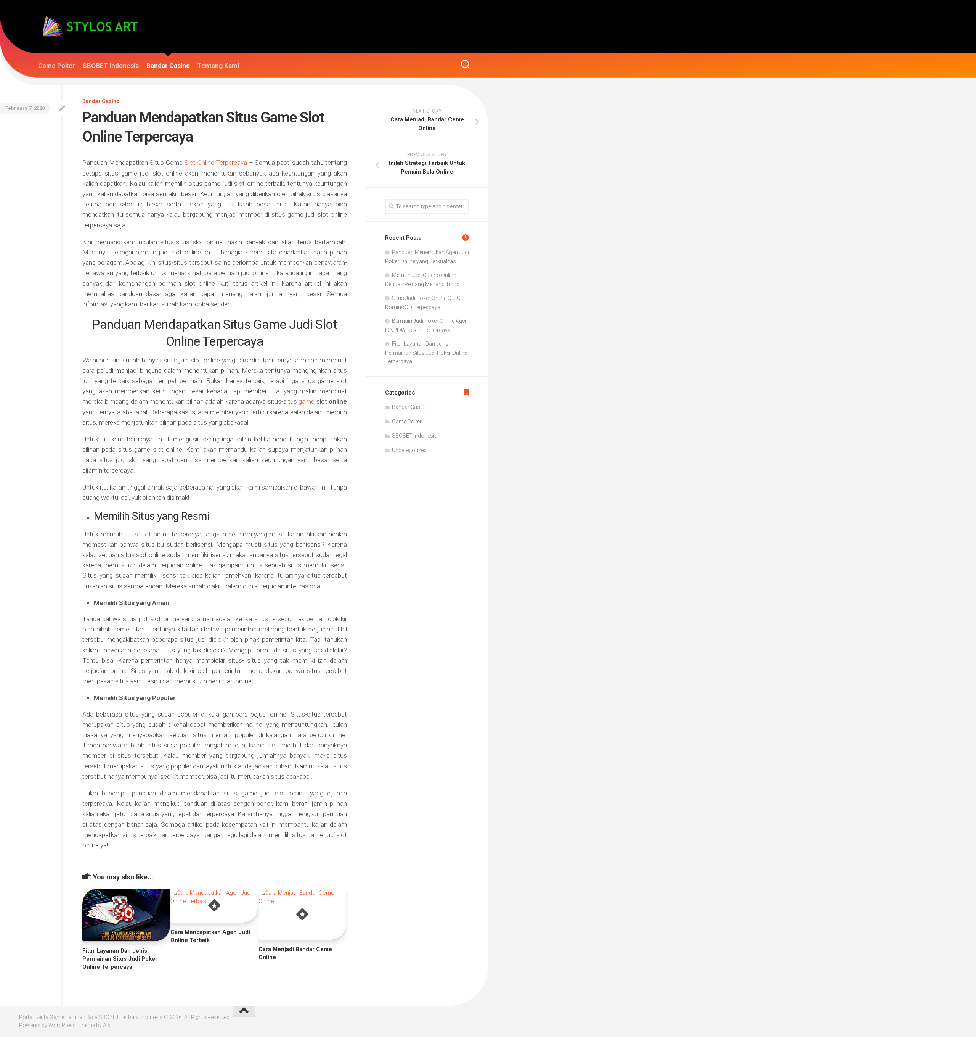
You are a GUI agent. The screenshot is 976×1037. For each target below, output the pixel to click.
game (307, 401)
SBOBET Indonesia (111, 65)
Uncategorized (409, 450)
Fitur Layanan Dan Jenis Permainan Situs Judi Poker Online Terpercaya (119, 958)
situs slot (137, 534)
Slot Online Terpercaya (215, 162)
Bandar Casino (168, 65)
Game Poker (56, 65)
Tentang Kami (218, 65)
